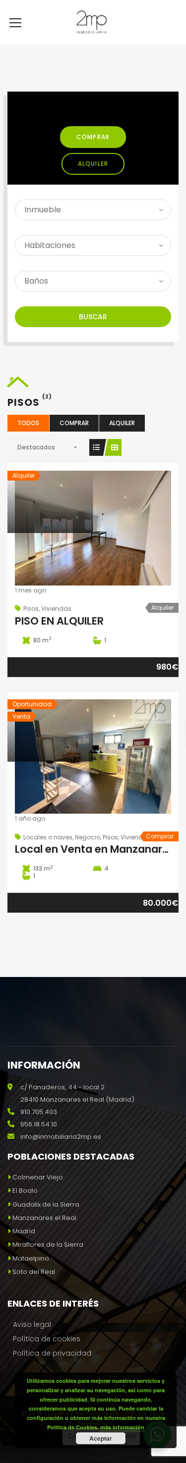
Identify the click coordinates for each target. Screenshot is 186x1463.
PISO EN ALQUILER (59, 621)
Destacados (36, 447)
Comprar (93, 137)
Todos (28, 423)
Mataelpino (30, 1258)
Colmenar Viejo (37, 1177)
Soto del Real (33, 1271)
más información (122, 1427)
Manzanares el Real (44, 1217)
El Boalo (25, 1190)
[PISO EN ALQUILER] (93, 529)
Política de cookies (46, 1339)
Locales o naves (47, 837)
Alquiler (93, 163)
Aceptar (100, 1438)
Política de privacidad (52, 1353)
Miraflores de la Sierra (47, 1244)
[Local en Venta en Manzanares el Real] (93, 758)
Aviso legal (32, 1324)
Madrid (23, 1231)
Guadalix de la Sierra (45, 1204)
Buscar (93, 317)
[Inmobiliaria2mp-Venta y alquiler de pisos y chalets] (93, 22)
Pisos (31, 608)
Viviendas (56, 608)
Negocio (87, 837)
